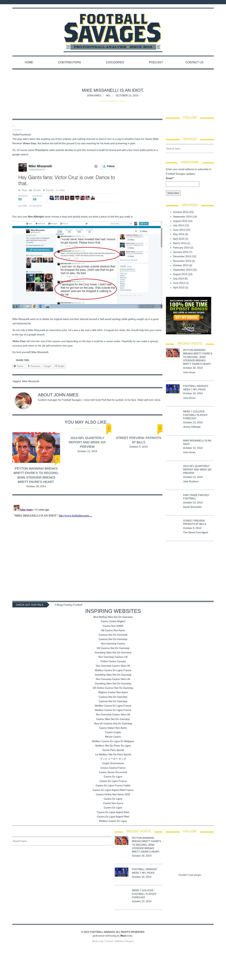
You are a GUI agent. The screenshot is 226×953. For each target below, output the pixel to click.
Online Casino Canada (113, 661)
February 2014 (181, 247)
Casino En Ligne (113, 776)
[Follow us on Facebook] (204, 2)
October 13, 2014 (127, 95)
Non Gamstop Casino (113, 643)
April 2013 (178, 287)
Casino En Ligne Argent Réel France (113, 790)
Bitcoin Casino (113, 736)
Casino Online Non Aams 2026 (113, 794)
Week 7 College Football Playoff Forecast (195, 415)
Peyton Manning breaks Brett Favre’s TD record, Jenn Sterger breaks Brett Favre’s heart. (197, 357)
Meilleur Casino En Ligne (113, 821)
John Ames (94, 95)
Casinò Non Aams (113, 803)
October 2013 (180, 265)
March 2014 (179, 243)
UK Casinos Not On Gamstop (113, 648)
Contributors (69, 62)
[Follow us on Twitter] (209, 2)
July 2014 (178, 225)
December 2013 (182, 256)
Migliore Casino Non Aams (113, 692)
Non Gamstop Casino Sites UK (113, 665)
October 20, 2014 (36, 486)
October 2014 (180, 212)
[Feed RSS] (200, 2)
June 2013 (179, 283)
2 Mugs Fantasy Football (68, 604)
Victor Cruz (29, 143)
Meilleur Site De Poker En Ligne (113, 745)
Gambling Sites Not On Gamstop (113, 652)
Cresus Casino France (113, 767)
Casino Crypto (113, 732)
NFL (108, 95)
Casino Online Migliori (113, 621)
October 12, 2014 (87, 451)
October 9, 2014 (138, 446)
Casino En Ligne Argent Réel (113, 812)
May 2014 (178, 234)
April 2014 (178, 238)
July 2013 (178, 278)
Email (170, 178)
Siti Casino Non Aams (113, 630)
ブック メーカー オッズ (113, 758)
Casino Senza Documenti (113, 772)
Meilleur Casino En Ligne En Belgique (113, 741)
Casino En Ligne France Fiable (113, 785)
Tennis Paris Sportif (113, 750)
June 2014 (179, 229)
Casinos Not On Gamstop (113, 634)
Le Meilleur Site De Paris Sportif (113, 754)
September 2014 (182, 216)
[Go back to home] (113, 28)
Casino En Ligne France (113, 781)
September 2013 (182, 269)
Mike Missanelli (30, 381)
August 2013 (180, 274)
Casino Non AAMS (113, 625)
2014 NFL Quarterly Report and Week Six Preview (87, 442)
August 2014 (180, 221)
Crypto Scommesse (113, 763)
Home (29, 62)
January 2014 (180, 252)
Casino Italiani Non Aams (113, 727)
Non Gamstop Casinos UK (113, 656)
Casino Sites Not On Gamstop (113, 719)
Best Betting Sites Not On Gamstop (113, 616)
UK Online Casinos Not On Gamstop (113, 687)
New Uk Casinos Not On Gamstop (113, 723)
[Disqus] (87, 548)
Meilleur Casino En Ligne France (113, 670)
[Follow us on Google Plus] (213, 2)
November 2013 (182, 261)
